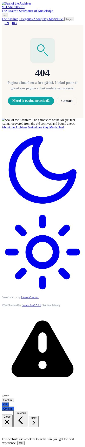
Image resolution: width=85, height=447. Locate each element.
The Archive (10, 19)
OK (5, 404)
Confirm (8, 400)
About (37, 19)
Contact (66, 101)
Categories (26, 19)
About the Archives (14, 127)
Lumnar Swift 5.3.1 (31, 305)
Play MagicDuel (53, 19)
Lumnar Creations (30, 297)
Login (69, 19)
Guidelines (35, 127)
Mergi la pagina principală (31, 100)
